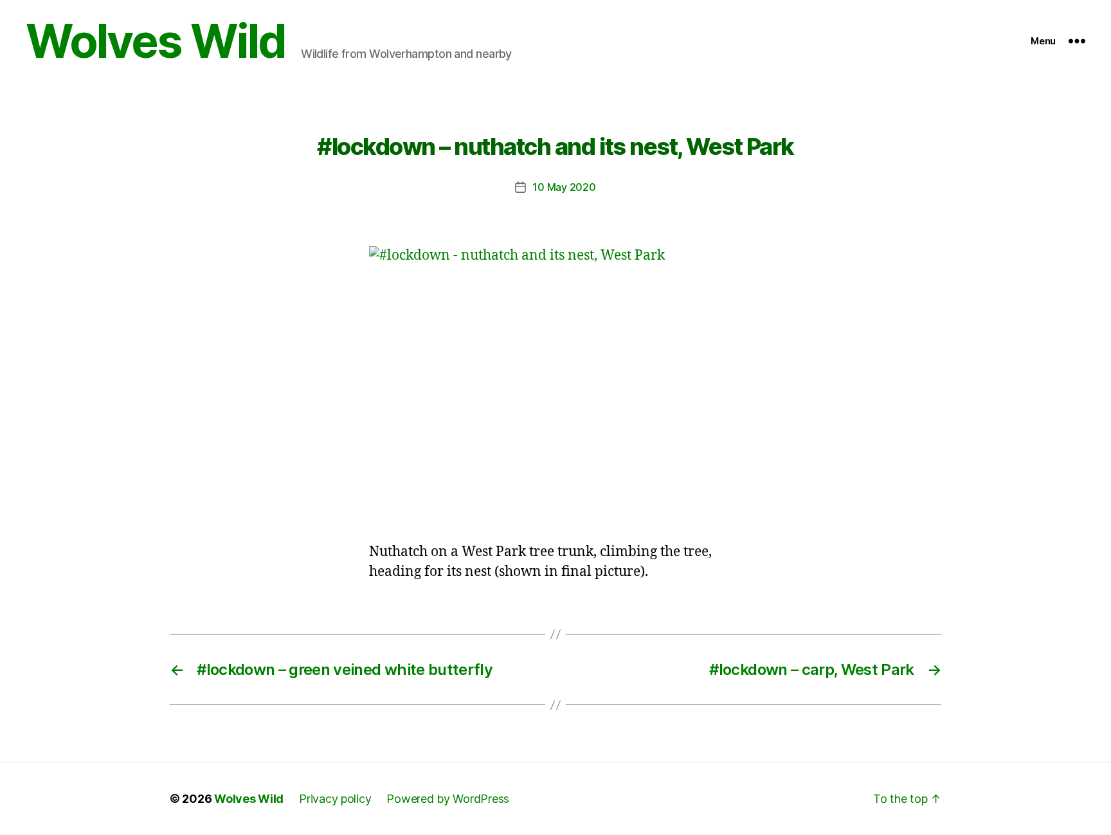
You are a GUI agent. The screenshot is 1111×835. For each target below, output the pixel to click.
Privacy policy (335, 798)
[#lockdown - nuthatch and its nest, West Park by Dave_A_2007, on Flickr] (555, 386)
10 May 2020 (563, 187)
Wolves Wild (155, 41)
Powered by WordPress (447, 798)
